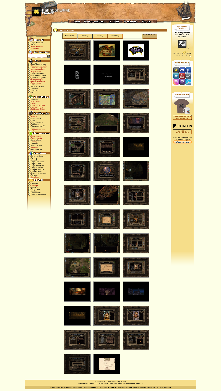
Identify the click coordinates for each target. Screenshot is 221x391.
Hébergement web (68, 387)
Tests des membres (38, 173)
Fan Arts (34, 175)
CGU (95, 383)
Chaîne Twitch (36, 171)
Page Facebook (37, 162)
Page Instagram (37, 165)
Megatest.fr (104, 387)
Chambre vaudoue (38, 77)
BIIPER (34, 116)
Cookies (124, 383)
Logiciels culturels (38, 81)
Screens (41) (70, 35)
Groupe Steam (37, 167)
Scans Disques (37, 122)
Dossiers (34, 144)
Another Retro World (146, 387)
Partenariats (36, 193)
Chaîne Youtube (37, 169)
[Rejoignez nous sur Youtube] (182, 76)
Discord (34, 160)
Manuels (34, 100)
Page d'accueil (37, 43)
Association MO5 (91, 387)
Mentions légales (85, 383)
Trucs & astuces (37, 87)
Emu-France (115, 387)
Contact (34, 191)
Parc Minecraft (36, 149)
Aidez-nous (35, 189)
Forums (34, 158)
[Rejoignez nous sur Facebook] (189, 70)
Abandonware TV (38, 126)
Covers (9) (85, 36)
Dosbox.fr (35, 90)
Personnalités (36, 138)
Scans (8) (100, 36)
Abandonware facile (39, 66)
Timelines (34, 147)
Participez (35, 48)
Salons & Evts (36, 146)
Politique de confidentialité (109, 383)
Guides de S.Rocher (39, 109)
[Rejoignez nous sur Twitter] (175, 76)
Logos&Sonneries (38, 130)
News (33, 45)
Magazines (35, 101)
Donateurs (35, 177)
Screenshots (36, 118)
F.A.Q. (33, 92)
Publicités (35, 124)
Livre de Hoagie (37, 107)
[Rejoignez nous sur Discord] (182, 70)
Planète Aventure (164, 387)
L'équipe (34, 183)
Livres (33, 103)
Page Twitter (36, 164)
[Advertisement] (182, 200)
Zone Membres (37, 156)
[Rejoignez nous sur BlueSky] (189, 82)
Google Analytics (136, 383)
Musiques (35, 128)
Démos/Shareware (38, 73)
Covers (33, 120)
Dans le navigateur (38, 68)
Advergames (36, 83)
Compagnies (36, 136)
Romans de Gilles (38, 105)
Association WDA (129, 387)
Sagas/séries (36, 71)
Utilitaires (34, 89)
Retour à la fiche (149, 35)
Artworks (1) (115, 36)
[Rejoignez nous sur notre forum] (175, 70)
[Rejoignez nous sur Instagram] (175, 82)
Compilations (36, 140)
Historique (35, 185)
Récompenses (36, 142)
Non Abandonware (38, 75)
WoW (80, 387)
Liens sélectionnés (38, 195)
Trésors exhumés (38, 70)
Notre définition (37, 47)
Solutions (34, 85)
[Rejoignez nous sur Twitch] (182, 82)
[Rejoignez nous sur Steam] (189, 76)
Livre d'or (34, 187)
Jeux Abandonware (38, 64)
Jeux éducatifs (36, 79)
